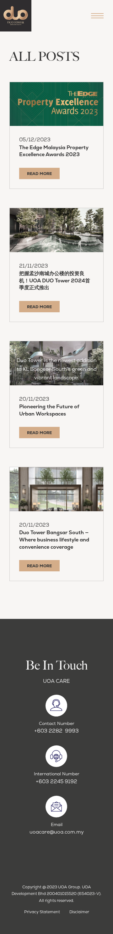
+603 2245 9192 (56, 781)
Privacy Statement (42, 911)
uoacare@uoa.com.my (57, 832)
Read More (39, 173)
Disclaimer (79, 911)
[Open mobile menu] (97, 15)
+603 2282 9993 (56, 730)
